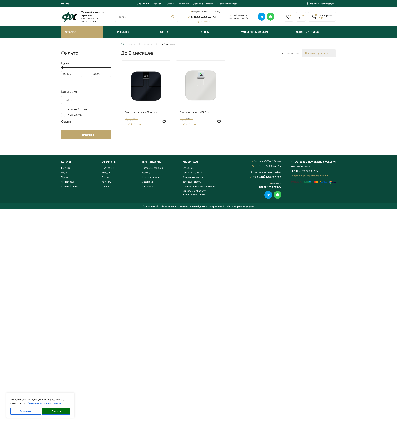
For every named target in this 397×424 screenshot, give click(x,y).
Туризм (204, 32)
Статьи (170, 3)
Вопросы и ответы (192, 181)
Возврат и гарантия (193, 177)
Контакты (184, 3)
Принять (56, 411)
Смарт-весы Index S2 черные (141, 112)
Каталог (148, 43)
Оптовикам (188, 167)
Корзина (146, 172)
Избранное (147, 186)
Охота (164, 32)
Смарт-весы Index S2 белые (196, 112)
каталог (70, 32)
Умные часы (67, 181)
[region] (40, 405)
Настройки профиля (152, 167)
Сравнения (148, 181)
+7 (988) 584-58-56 (267, 177)
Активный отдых (307, 32)
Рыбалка (123, 32)
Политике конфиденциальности (44, 403)
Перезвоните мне (204, 21)
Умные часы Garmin (254, 32)
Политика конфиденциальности (199, 186)
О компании (143, 3)
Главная (131, 43)
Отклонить (25, 411)
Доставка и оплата (203, 3)
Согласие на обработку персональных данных (195, 192)
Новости (157, 3)
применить (86, 134)
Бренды (105, 186)
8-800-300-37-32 (203, 17)
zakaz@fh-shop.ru (270, 186)
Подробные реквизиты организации (309, 175)
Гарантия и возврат (227, 3)
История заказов (151, 177)
